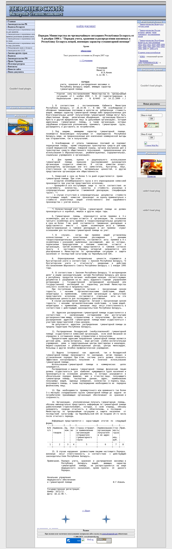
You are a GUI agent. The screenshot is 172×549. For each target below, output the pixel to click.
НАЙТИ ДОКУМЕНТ (86, 26)
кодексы (141, 32)
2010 (154, 44)
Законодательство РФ (18, 58)
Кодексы (12, 56)
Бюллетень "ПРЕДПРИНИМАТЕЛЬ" (148, 62)
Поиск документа (16, 72)
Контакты (12, 66)
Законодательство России (150, 30)
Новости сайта (14, 69)
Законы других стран (17, 53)
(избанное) (142, 34)
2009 (158, 44)
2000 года (154, 48)
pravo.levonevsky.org (110, 534)
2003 (158, 46)
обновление (86, 51)
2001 (140, 48)
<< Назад (86, 510)
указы (154, 32)
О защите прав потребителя (149, 52)
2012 (145, 44)
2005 (149, 46)
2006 (145, 46)
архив (140, 36)
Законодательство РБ (17, 24)
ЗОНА (142, 56)
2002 (163, 46)
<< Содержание (86, 60)
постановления (154, 34)
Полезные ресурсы (16, 64)
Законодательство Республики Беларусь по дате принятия (151, 41)
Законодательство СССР (16, 50)
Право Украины (15, 61)
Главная (12, 21)
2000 (145, 48)
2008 (163, 44)
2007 (140, 46)
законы (148, 32)
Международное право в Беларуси (20, 48)
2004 (154, 46)
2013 (140, 44)
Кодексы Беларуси (16, 27)
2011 (149, 44)
